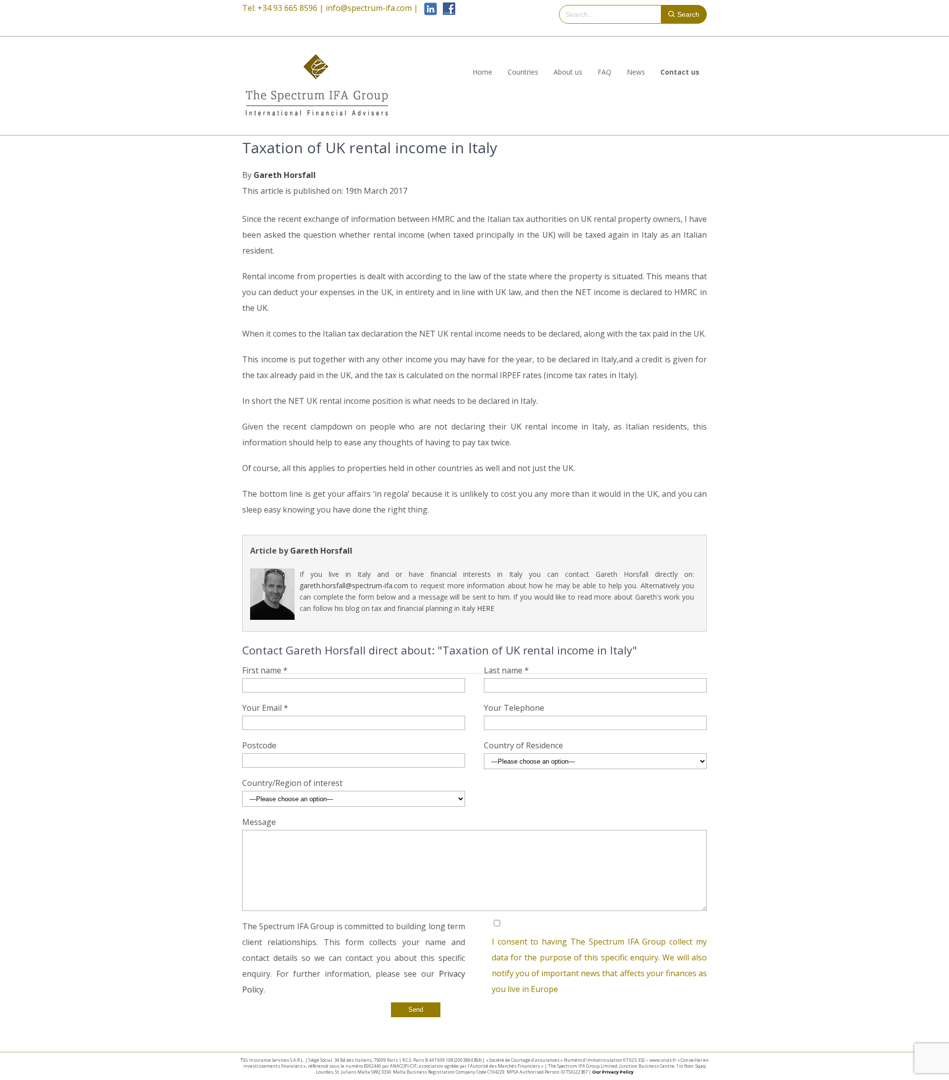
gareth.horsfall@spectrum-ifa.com (354, 585)
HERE (485, 608)
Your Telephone (514, 707)
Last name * (506, 670)
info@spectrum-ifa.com (369, 7)
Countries (523, 72)
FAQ (604, 72)
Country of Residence (523, 745)
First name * (265, 670)
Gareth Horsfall (285, 175)
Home (482, 72)
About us (568, 72)
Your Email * (265, 707)
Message (259, 822)
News (636, 72)
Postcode (259, 745)
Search (688, 14)
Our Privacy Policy (613, 1072)
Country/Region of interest (292, 783)
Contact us (679, 72)
